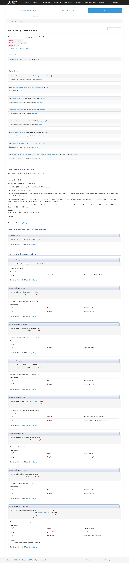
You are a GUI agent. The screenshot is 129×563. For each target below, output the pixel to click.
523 (22, 389)
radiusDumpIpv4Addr (19, 121)
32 (21, 244)
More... (46, 37)
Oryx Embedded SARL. (26, 560)
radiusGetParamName (25, 154)
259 (22, 425)
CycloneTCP (35, 2)
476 (22, 498)
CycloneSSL (46, 2)
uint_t (35, 154)
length (49, 76)
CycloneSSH (56, 2)
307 (22, 280)
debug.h (16, 45)
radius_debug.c (23, 223)
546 (22, 462)
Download (115, 2)
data (34, 98)
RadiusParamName (51, 154)
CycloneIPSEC (68, 2)
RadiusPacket (33, 76)
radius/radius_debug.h (20, 43)
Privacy (107, 560)
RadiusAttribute (35, 87)
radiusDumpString (17, 109)
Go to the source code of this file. (18, 48)
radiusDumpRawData (18, 143)
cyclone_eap (12, 21)
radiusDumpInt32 (17, 98)
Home (27, 2)
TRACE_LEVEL (19, 59)
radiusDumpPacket (18, 76)
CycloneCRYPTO (104, 2)
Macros (110, 29)
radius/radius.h (18, 40)
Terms (98, 560)
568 (22, 547)
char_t (15, 154)
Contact (88, 560)
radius (20, 21)
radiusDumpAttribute (19, 87)
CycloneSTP (79, 2)
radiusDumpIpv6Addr (19, 132)
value (38, 154)
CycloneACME (90, 2)
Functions (118, 29)
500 (22, 353)
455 (22, 316)
